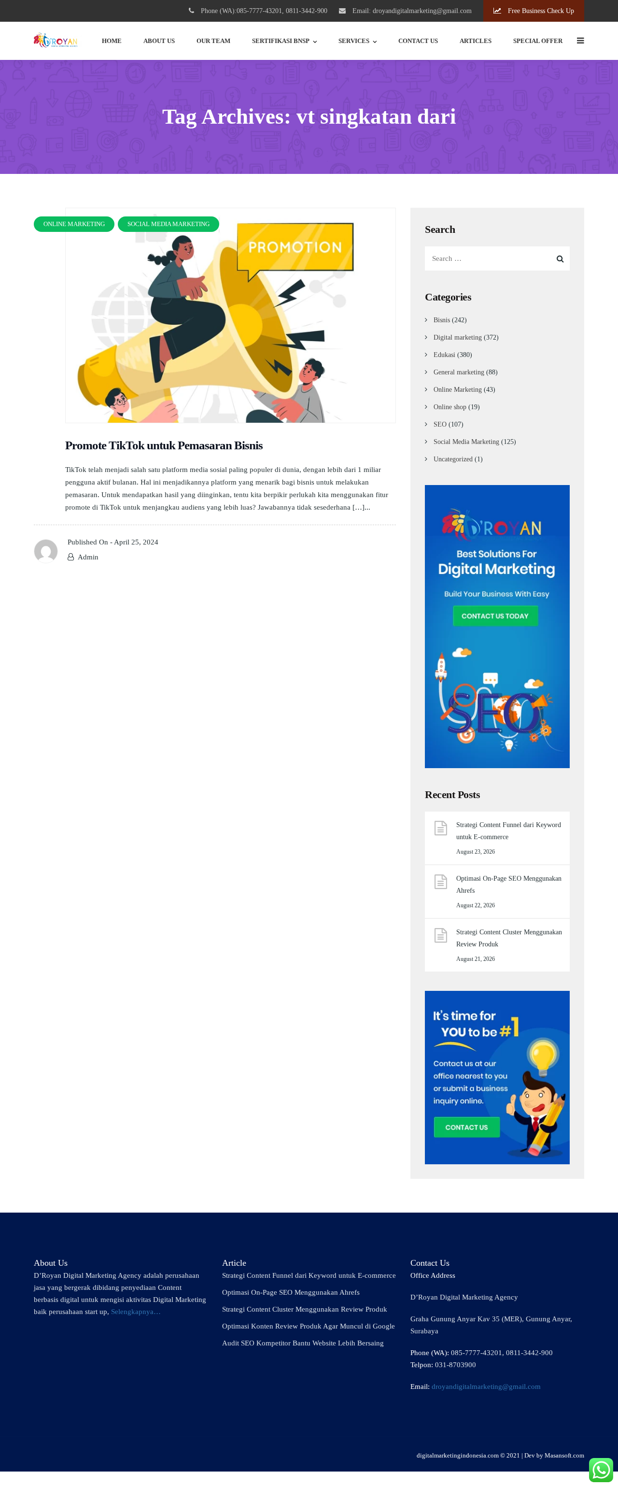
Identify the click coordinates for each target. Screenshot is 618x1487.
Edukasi (444, 354)
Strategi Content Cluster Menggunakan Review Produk (509, 938)
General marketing (459, 372)
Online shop (450, 407)
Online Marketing (458, 389)
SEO (440, 424)
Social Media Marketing (466, 441)
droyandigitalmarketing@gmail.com (486, 1386)
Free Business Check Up (540, 10)
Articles (476, 40)
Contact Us (418, 40)
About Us (159, 40)
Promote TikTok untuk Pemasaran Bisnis (164, 445)
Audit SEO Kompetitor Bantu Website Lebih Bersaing (303, 1343)
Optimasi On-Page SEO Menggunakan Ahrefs (509, 884)
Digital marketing (458, 337)
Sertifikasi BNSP (280, 40)
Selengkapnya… (136, 1311)
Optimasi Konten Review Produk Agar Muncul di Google (308, 1326)
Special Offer (537, 40)
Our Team (213, 40)
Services (353, 40)
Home (112, 40)
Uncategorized (453, 459)
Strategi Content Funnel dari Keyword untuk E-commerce (508, 831)
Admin (88, 557)
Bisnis (442, 320)
